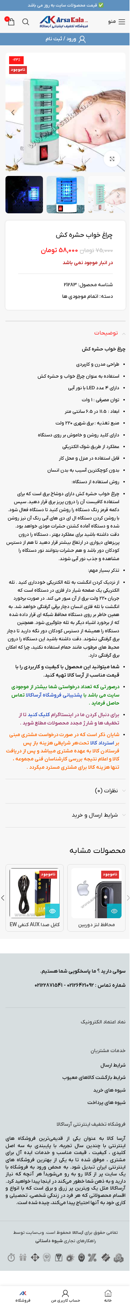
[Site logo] (63, 21)
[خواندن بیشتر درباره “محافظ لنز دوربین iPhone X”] (114, 911)
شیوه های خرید (109, 1090)
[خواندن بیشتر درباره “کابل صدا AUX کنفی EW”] (52, 911)
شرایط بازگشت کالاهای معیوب (94, 1077)
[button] (118, 112)
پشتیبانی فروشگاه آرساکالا (54, 695)
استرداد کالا (102, 743)
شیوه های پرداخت (106, 1102)
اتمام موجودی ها (80, 296)
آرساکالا (77, 1233)
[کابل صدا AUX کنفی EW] (34, 893)
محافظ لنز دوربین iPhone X (96, 928)
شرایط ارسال (113, 1065)
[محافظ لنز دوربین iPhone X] (96, 893)
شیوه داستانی (49, 1241)
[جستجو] (26, 22)
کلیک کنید (39, 714)
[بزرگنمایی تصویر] (112, 159)
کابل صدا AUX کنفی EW (35, 924)
